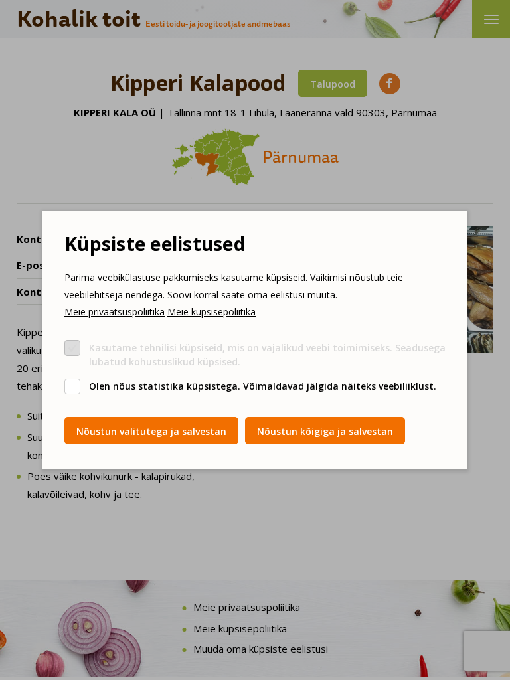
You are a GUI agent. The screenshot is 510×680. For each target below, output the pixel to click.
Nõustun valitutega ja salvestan (151, 431)
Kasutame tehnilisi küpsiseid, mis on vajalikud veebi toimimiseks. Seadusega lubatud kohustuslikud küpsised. (267, 354)
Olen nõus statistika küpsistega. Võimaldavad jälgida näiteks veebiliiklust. (262, 386)
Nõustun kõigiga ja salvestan (325, 431)
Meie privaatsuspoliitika (114, 311)
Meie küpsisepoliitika (211, 311)
